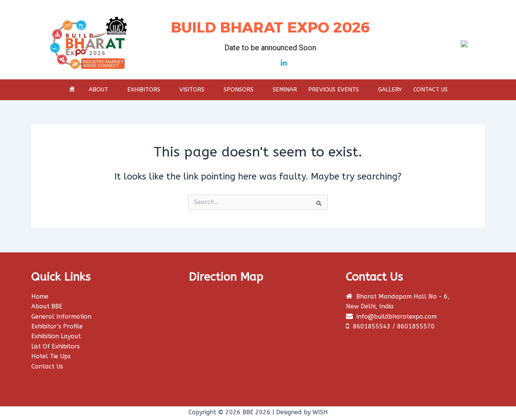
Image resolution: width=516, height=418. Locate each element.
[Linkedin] (283, 63)
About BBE (46, 306)
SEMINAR (285, 89)
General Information (61, 316)
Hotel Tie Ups (51, 356)
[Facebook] (257, 63)
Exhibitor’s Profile (57, 326)
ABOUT (98, 89)
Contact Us (47, 366)
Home (39, 296)
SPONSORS (238, 89)
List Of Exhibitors (55, 346)
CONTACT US (430, 89)
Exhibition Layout (56, 336)
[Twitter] (270, 63)
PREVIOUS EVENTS (333, 89)
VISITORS (191, 89)
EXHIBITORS (143, 89)
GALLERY (390, 89)
